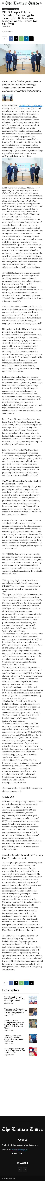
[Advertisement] (22, 1087)
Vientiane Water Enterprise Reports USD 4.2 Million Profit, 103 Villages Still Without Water (14, 1024)
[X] (16, 38)
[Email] (31, 38)
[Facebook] (11, 38)
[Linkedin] (26, 38)
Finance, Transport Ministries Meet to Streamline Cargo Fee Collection (13, 1038)
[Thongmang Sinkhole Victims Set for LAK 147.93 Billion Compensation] (33, 1012)
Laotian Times (8, 32)
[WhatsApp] (21, 38)
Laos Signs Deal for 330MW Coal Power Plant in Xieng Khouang (15, 999)
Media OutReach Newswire (11, 9)
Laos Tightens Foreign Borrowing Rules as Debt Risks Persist (15, 1050)
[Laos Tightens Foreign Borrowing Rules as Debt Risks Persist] (33, 1051)
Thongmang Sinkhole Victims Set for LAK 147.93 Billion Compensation (15, 1011)
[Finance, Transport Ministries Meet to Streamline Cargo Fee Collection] (33, 1038)
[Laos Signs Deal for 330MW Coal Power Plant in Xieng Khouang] (33, 1000)
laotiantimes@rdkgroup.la (19, 1150)
